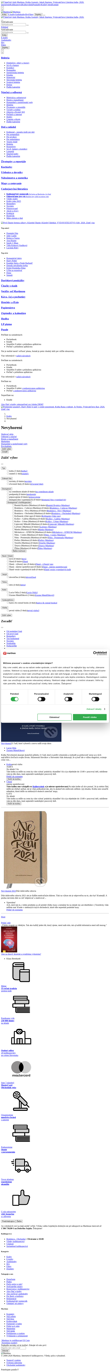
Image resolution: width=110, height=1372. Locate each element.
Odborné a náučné (9, 436)
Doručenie (5, 4)
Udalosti (10, 1244)
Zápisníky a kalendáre (13, 313)
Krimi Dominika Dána (15, 268)
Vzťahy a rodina (13, 109)
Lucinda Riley (12, 248)
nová (24, 559)
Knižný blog (46, 4)
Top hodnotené (12, 638)
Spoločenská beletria (15, 72)
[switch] (41, 699)
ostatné (25, 474)
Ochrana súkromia (14, 1363)
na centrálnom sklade (45, 491)
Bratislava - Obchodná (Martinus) (66, 513)
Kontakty (10, 1314)
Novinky (10, 206)
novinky (28, 481)
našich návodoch (23, 356)
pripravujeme (34, 497)
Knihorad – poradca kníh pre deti (20, 132)
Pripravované (12, 208)
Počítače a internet (14, 114)
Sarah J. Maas (12, 243)
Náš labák (10, 1331)
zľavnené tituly (37, 484)
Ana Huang (11, 240)
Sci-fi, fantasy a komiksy (16, 149)
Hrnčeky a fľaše (10, 302)
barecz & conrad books (46, 603)
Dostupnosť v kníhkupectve (19, 502)
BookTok (10, 216)
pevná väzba (33, 610)
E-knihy (11, 14)
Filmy (31, 14)
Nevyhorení (6, 743)
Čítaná (9, 782)
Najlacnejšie (11, 646)
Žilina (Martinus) (45, 548)
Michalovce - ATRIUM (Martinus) (67, 532)
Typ (3, 468)
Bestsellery (11, 203)
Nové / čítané (7, 556)
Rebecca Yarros (13, 238)
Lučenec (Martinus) (48, 527)
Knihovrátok (27, 4)
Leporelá (10, 151)
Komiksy (10, 68)
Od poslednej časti (14, 631)
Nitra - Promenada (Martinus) (60, 537)
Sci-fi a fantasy (12, 65)
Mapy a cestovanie (11, 183)
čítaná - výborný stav (44, 564)
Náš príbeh (11, 1316)
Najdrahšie (11, 643)
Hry (27, 14)
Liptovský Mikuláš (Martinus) (61, 524)
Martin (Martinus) (45, 529)
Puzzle (4, 329)
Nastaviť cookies (13, 1360)
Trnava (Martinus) (46, 545)
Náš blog (10, 1319)
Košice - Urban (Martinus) (57, 521)
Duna (8, 273)
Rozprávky (11, 146)
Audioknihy (20, 14)
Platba (9, 1282)
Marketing (5, 441)
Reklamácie (11, 1298)
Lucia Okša (32, 592)
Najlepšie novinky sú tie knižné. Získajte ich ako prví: (24, 1345)
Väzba (4, 608)
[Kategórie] (44, 15)
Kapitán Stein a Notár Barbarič (19, 263)
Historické (10, 77)
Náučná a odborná (11, 92)
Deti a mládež (8, 127)
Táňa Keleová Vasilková (16, 245)
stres (23, 585)
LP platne (6, 324)
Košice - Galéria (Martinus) (58, 519)
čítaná (25, 561)
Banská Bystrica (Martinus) (58, 505)
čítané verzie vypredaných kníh (57, 569)
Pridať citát (5, 923)
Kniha (9, 764)
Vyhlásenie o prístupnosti (17, 1336)
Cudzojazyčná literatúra (14, 188)
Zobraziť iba (6, 478)
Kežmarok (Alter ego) (51, 516)
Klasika (9, 75)
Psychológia (6, 446)
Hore (3, 917)
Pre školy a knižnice (14, 1296)
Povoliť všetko (90, 717)
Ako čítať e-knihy (14, 1291)
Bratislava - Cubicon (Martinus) (63, 508)
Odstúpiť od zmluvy (15, 1303)
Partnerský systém (14, 1324)
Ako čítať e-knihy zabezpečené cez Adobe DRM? (22, 404)
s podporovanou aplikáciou (33, 388)
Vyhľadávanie (7, 22)
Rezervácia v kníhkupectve (17, 1289)
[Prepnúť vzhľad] (2, 8)
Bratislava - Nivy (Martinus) (59, 511)
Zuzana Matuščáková (44, 595)
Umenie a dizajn (13, 119)
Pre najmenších (12, 134)
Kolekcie (10, 213)
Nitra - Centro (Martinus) (55, 535)
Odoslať (5, 1351)
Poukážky (37, 4)
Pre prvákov (11, 137)
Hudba (5, 318)
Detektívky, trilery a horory (17, 63)
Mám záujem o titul (14, 218)
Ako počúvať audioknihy (17, 1294)
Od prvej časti (12, 634)
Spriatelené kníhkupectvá (17, 1246)
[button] (57, 769)
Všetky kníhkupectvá (15, 1241)
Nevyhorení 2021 (8, 891)
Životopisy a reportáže (15, 107)
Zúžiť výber (6, 615)
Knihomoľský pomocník (16, 1301)
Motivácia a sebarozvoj (16, 97)
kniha (24, 471)
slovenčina (31, 577)
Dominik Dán (12, 233)
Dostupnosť (6, 489)
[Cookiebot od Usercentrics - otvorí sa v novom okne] (95, 653)
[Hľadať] (27, 25)
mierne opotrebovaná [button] (15, 784)
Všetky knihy (12, 199)
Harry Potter (11, 261)
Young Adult (11, 142)
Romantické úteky (14, 258)
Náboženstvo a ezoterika (14, 177)
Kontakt (55, 4)
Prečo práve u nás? (14, 1284)
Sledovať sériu (7, 434)
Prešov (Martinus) (46, 540)
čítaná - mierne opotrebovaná (55, 567)
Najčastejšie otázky (14, 1286)
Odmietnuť (54, 717)
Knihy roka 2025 (13, 201)
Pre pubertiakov (13, 139)
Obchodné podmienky (15, 1365)
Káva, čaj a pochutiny (13, 296)
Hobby (9, 117)
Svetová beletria (13, 82)
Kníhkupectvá (16, 4)
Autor (4, 590)
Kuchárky (6, 167)
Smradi (9, 275)
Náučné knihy (12, 154)
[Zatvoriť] (2, 627)
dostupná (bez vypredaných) (54, 500)
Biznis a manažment (14, 100)
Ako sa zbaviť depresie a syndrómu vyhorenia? (21, 954)
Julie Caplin (11, 236)
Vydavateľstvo (7, 600)
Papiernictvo (8, 307)
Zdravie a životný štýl (15, 112)
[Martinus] (10, 12)
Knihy (4, 15)
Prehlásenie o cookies (15, 1333)
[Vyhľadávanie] (2, 20)
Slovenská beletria (14, 80)
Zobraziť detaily (94, 709)
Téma (4, 582)
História (9, 105)
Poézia (9, 85)
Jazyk (4, 574)
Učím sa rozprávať (14, 270)
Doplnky (38, 15)
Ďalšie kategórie (13, 87)
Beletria (5, 57)
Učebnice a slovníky (12, 172)
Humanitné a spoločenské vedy (19, 102)
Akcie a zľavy (12, 211)
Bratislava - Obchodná (15, 1239)
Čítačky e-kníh (9, 285)
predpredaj (31, 494)
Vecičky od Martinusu (13, 291)
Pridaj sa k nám (12, 1326)
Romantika (11, 70)
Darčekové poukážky (12, 280)
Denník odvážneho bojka (17, 265)
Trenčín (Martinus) (47, 543)
